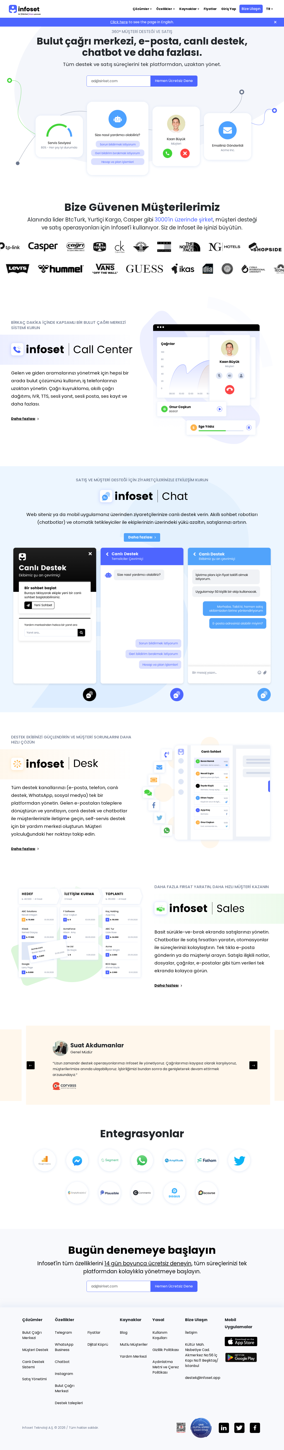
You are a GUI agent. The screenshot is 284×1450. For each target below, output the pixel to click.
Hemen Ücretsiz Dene (174, 80)
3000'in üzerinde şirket (184, 219)
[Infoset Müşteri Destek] (66, 764)
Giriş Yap (228, 9)
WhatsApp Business (64, 1347)
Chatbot (62, 1361)
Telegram (63, 1332)
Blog (123, 1332)
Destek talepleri (69, 1402)
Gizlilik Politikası (165, 1349)
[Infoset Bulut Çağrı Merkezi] (66, 350)
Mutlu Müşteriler (134, 1344)
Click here (119, 22)
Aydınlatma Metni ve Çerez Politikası (165, 1367)
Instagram (64, 1373)
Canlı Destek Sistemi (33, 1364)
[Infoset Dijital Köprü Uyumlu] (204, 1427)
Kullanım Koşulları (159, 1335)
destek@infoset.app (202, 1377)
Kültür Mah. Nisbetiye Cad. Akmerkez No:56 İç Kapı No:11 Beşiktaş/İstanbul (201, 1355)
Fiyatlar (210, 9)
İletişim (191, 1332)
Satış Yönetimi (34, 1379)
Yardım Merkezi (133, 1356)
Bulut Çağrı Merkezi (32, 1335)
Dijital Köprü (97, 1344)
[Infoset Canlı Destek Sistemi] (142, 496)
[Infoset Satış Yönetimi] (217, 909)
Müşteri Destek (35, 1349)
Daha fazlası (23, 419)
